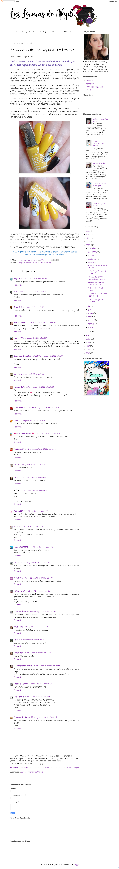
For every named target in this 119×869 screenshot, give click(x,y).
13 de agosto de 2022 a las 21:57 (34, 490)
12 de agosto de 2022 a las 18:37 (46, 407)
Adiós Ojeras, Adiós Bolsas (100, 120)
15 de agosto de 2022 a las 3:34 (38, 591)
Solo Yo (16, 464)
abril (90, 316)
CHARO (16, 420)
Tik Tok (88, 90)
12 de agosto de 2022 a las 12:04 (31, 307)
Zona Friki (51, 32)
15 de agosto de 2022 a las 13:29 (38, 652)
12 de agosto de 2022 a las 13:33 (45, 322)
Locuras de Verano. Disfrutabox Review (96, 278)
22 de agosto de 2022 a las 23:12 (44, 717)
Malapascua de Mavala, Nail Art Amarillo (97, 283)
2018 (88, 342)
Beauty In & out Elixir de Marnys (97, 266)
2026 (88, 231)
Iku (15, 526)
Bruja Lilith (18, 626)
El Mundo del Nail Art (22, 717)
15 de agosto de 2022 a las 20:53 (47, 665)
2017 (88, 346)
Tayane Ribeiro (20, 591)
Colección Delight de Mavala (95, 300)
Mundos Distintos (21, 387)
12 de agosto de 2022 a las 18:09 (41, 387)
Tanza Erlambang (21, 547)
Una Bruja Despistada (94, 87)
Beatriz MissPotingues (23, 322)
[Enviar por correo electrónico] (51, 260)
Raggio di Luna (20, 684)
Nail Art (18, 32)
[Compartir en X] (54, 260)
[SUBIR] (118, 867)
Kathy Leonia (19, 652)
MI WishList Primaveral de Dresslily (98, 143)
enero (90, 327)
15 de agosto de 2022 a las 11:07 (33, 639)
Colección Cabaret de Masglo (100, 184)
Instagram (90, 84)
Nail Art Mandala (99, 163)
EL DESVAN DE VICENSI (23, 407)
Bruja (44, 32)
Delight (20, 263)
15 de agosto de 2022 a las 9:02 (44, 611)
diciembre (92, 248)
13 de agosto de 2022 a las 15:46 (43, 449)
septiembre (93, 259)
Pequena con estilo (21, 449)
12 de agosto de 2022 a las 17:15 (52, 356)
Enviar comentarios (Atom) (32, 772)
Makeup (24, 32)
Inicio (12, 32)
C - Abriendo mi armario (23, 665)
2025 (88, 234)
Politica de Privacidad (70, 32)
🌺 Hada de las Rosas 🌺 (24, 433)
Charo (16, 307)
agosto (91, 262)
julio (90, 306)
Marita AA (18, 338)
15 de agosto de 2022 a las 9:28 (35, 626)
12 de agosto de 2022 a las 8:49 (35, 278)
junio (90, 309)
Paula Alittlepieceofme (23, 611)
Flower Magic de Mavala (99, 204)
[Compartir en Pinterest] (58, 260)
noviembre (92, 252)
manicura (27, 263)
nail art (40, 263)
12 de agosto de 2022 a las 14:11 (34, 338)
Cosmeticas (32, 32)
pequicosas (18, 278)
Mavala (34, 263)
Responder (18, 285)
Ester (16, 374)
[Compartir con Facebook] (56, 260)
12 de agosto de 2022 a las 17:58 (31, 374)
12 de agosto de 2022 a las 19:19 (32, 420)
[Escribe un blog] (53, 260)
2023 (88, 241)
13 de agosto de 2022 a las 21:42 (33, 477)
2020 (88, 335)
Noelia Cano (18, 291)
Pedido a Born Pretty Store (96, 289)
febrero (91, 324)
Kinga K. (17, 639)
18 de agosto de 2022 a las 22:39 (38, 697)
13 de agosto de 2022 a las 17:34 (32, 464)
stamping (47, 263)
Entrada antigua (72, 767)
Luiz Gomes (18, 562)
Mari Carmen (19, 697)
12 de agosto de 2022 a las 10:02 (36, 291)
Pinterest (89, 80)
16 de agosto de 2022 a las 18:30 (39, 684)
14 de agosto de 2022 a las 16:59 (30, 526)
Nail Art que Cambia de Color (97, 272)
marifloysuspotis (21, 578)
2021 (88, 331)
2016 (88, 349)
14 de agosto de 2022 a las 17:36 (37, 562)
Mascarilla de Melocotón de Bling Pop (97, 294)
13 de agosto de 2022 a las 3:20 (47, 433)
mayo (90, 313)
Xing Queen (18, 511)
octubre (91, 255)
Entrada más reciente (19, 767)
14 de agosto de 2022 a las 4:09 (35, 511)
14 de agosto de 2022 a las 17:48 (40, 578)
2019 (88, 339)
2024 (88, 238)
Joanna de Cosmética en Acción (26, 356)
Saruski (17, 477)
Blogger (77, 864)
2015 (88, 353)
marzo (91, 320)
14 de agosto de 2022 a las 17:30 (41, 547)
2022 (88, 245)
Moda (39, 32)
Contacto (59, 32)
